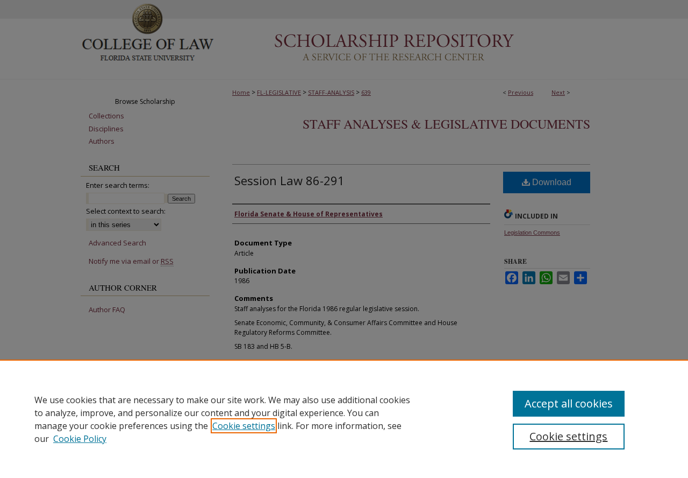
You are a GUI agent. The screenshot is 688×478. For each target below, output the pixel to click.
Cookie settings (243, 426)
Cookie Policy (79, 439)
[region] (344, 419)
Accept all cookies (569, 403)
